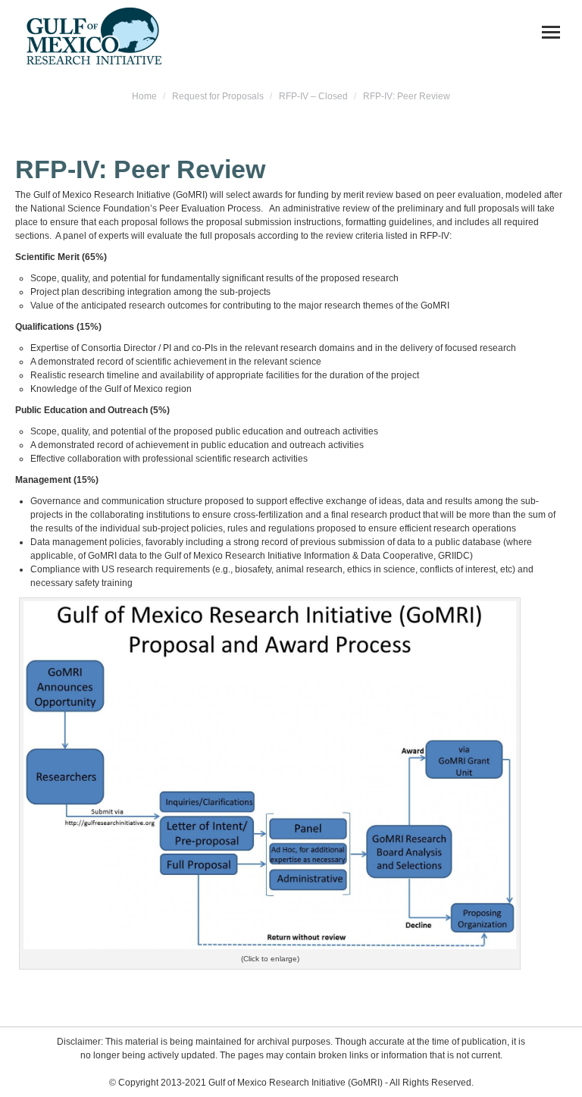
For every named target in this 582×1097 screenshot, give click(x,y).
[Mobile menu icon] (551, 32)
